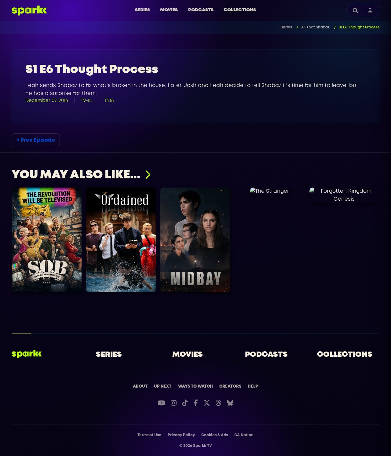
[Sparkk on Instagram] (174, 403)
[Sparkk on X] (206, 403)
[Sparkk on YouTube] (161, 403)
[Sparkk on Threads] (218, 403)
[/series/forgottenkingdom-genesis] (344, 195)
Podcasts (201, 10)
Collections (240, 10)
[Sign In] (370, 10)
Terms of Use (149, 435)
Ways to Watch (195, 386)
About (140, 386)
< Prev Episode (35, 140)
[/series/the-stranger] (270, 191)
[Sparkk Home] (27, 354)
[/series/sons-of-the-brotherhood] (47, 240)
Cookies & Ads (214, 435)
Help (253, 386)
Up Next (162, 386)
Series (142, 10)
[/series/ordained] (121, 240)
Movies (169, 10)
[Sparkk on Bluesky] (230, 403)
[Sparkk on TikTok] (185, 403)
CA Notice (244, 435)
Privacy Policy (181, 435)
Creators (230, 386)
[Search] (355, 10)
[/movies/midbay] (196, 240)
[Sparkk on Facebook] (196, 403)
